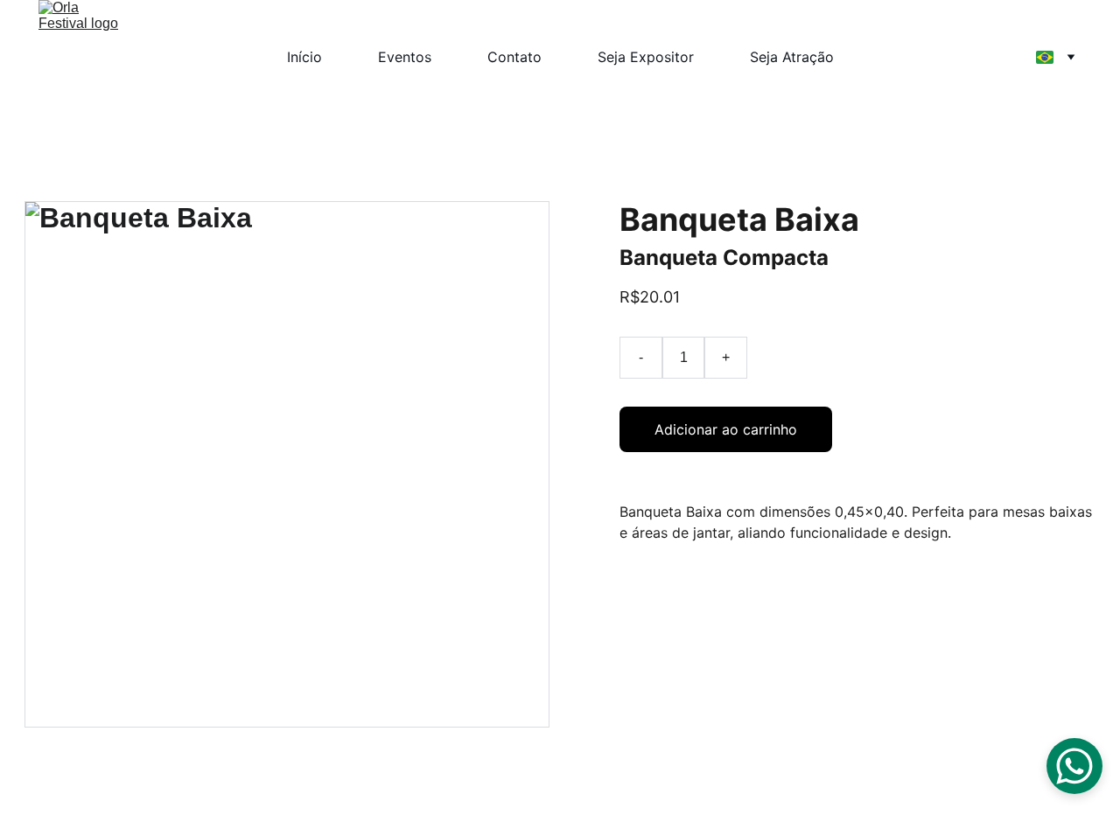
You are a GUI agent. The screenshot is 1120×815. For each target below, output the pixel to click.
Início (304, 57)
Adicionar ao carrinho (725, 429)
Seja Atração (792, 57)
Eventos (404, 57)
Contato (514, 57)
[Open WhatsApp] (1074, 766)
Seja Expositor (646, 57)
